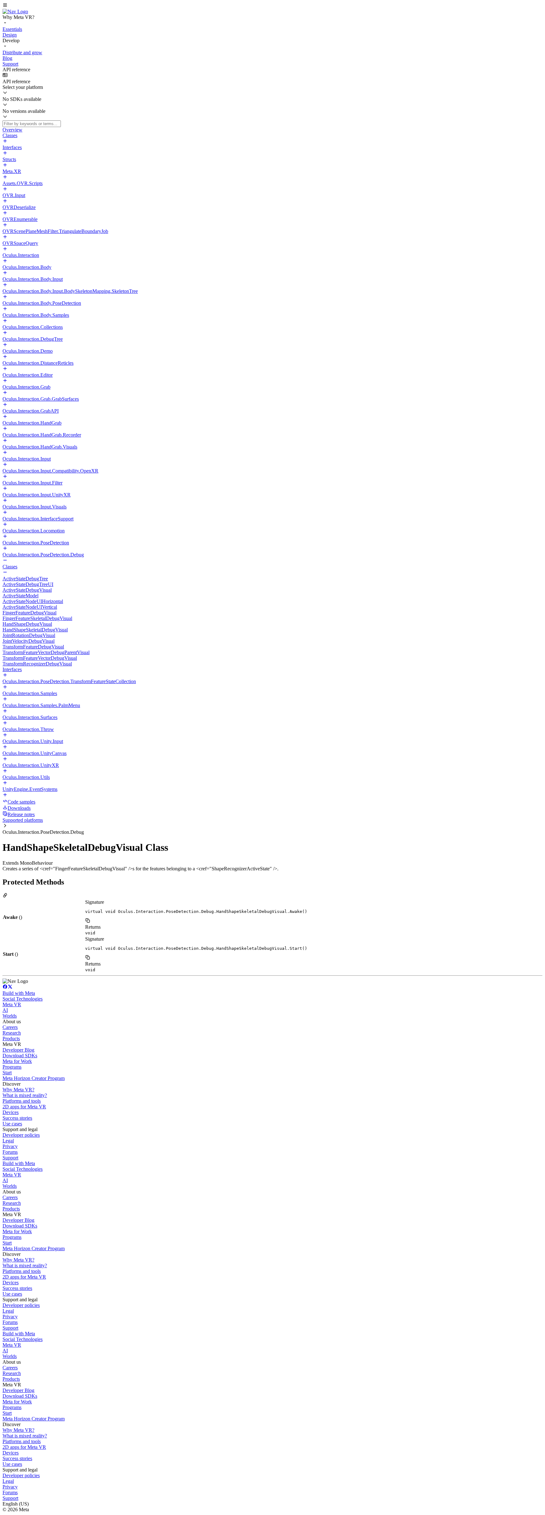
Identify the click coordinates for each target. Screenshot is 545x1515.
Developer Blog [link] (18, 1050)
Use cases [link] (12, 1123)
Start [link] (7, 1072)
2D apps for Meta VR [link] (24, 1106)
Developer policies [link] (21, 1135)
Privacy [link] (10, 1146)
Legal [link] (8, 1140)
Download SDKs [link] (20, 1055)
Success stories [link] (17, 1118)
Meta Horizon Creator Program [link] (34, 1078)
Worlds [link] (10, 1016)
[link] (15, 11)
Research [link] (12, 1033)
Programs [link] (12, 1067)
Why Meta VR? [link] (18, 1089)
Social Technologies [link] (23, 998)
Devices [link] (11, 1112)
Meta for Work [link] (17, 1061)
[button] (272, 6)
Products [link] (11, 1038)
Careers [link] (10, 1027)
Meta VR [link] (12, 1004)
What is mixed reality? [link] (25, 1095)
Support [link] (10, 1157)
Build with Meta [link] (19, 993)
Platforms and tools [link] (22, 1101)
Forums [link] (10, 1152)
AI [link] (5, 1010)
